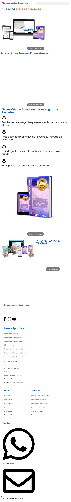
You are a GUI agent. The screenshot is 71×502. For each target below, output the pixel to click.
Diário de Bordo (9, 345)
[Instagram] (9, 319)
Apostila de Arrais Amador (13, 337)
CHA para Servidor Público (40, 403)
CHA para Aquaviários (38, 399)
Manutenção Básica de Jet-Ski (14, 349)
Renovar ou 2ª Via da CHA (40, 395)
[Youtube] (14, 319)
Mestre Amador (9, 403)
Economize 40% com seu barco (14, 353)
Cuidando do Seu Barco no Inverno (15, 357)
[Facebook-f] (5, 319)
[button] (52, 3)
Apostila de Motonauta (11, 333)
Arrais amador (9, 399)
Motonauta (7, 395)
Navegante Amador (15, 3)
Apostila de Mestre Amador (13, 341)
